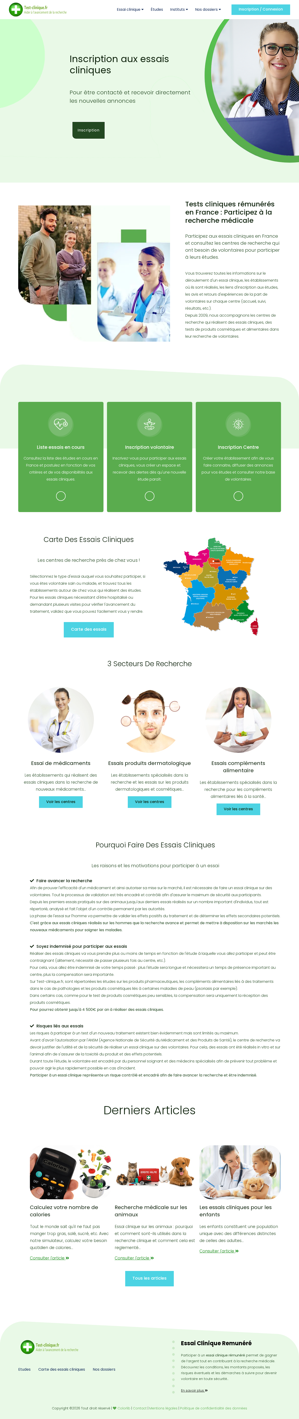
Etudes (24, 1369)
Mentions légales (163, 1408)
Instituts (178, 9)
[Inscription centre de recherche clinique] (238, 424)
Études (157, 9)
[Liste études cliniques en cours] (60, 424)
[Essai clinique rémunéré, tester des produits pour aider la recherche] (48, 1346)
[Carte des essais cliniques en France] (211, 586)
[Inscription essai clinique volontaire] (149, 424)
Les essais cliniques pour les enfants (235, 1211)
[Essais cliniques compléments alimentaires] (238, 720)
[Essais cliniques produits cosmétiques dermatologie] (150, 720)
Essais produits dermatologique (149, 763)
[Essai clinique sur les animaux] (155, 1172)
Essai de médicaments (60, 763)
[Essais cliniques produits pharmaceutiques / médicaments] (61, 720)
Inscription (89, 130)
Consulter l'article (48, 1258)
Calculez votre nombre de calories (64, 1211)
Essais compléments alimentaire (238, 767)
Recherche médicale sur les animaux (151, 1211)
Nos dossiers (207, 9)
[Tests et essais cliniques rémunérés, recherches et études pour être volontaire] (38, 9)
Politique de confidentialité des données (213, 1408)
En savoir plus (193, 1390)
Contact (140, 1408)
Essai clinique (129, 9)
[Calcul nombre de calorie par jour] (70, 1172)
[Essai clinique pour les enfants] (240, 1172)
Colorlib (123, 1408)
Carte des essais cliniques (61, 1369)
